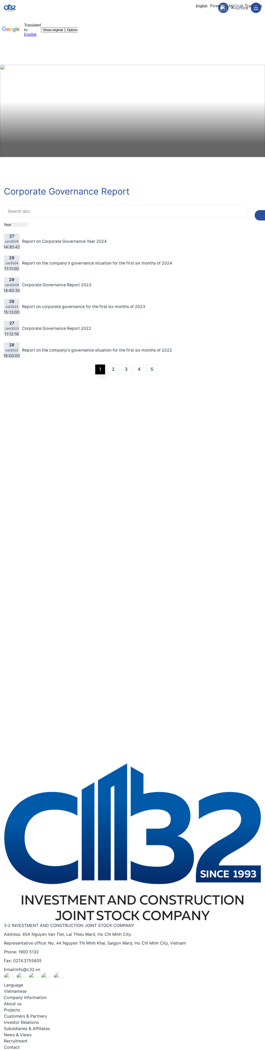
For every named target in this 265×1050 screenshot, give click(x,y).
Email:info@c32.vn (22, 969)
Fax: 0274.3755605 (23, 960)
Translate (253, 5)
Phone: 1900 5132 (21, 951)
